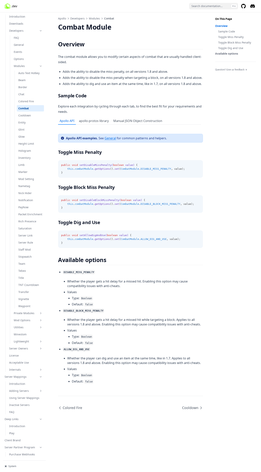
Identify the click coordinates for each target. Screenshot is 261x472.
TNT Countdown (28, 285)
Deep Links (12, 419)
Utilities (19, 327)
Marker (23, 172)
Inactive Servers (19, 405)
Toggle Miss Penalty (231, 37)
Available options (226, 53)
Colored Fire (26, 101)
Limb (21, 165)
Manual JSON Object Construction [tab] (137, 121)
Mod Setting (26, 179)
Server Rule (25, 242)
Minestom (20, 334)
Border (22, 87)
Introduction (17, 16)
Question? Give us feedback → (231, 69)
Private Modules (24, 313)
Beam (22, 80)
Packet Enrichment (30, 214)
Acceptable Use (19, 362)
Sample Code (226, 31)
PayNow (23, 207)
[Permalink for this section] (87, 44)
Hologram (24, 150)
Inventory (24, 158)
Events (18, 52)
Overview (221, 26)
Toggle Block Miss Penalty (234, 42)
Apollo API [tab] (67, 121)
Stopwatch (25, 256)
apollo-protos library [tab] (94, 121)
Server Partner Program (20, 447)
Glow (21, 136)
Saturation (25, 228)
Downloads (16, 23)
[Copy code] (198, 165)
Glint (21, 129)
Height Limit (26, 143)
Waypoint (24, 306)
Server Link (25, 235)
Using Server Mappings (24, 398)
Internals (15, 369)
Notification (25, 200)
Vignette (23, 299)
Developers (16, 30)
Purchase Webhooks (22, 454)
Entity (22, 122)
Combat (23, 108)
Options (19, 59)
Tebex (22, 271)
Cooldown (24, 115)
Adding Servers (19, 391)
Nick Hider (25, 193)
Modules (19, 66)
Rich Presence (27, 221)
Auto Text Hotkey (29, 73)
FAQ (16, 38)
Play (11, 433)
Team (21, 263)
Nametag (24, 186)
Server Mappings (16, 376)
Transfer (23, 292)
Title (21, 278)
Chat (21, 94)
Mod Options (22, 320)
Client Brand (13, 440)
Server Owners (18, 348)
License (14, 355)
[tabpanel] (130, 186)
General (19, 45)
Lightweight (21, 341)
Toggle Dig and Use (230, 48)
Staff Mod (24, 249)
